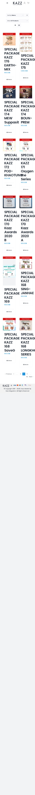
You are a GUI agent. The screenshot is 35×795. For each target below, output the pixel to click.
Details (10, 79)
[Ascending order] (27, 15)
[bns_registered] (25, 385)
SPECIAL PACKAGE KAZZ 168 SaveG (12, 342)
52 (27, 377)
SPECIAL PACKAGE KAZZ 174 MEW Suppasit (12, 112)
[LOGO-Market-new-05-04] (17, 2)
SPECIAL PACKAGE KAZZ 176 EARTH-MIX (12, 59)
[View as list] (19, 25)
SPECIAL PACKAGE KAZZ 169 (12, 295)
